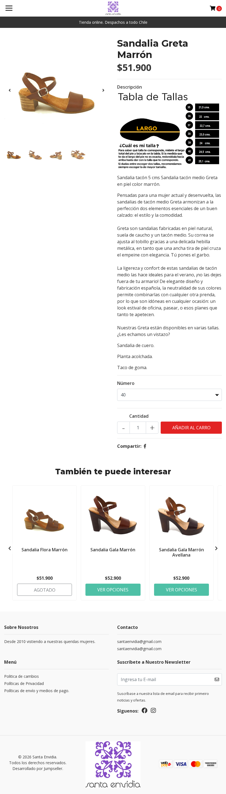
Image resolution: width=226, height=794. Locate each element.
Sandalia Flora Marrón (44, 550)
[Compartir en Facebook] (145, 446)
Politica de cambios (21, 676)
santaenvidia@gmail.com (139, 641)
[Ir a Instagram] (153, 711)
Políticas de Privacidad (24, 683)
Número (125, 383)
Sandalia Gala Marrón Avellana (181, 552)
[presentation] (9, 90)
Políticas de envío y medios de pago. (36, 690)
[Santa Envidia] (113, 8)
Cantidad (139, 416)
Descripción (129, 87)
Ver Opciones (112, 590)
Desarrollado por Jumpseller (37, 768)
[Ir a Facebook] (144, 711)
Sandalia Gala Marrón (112, 550)
